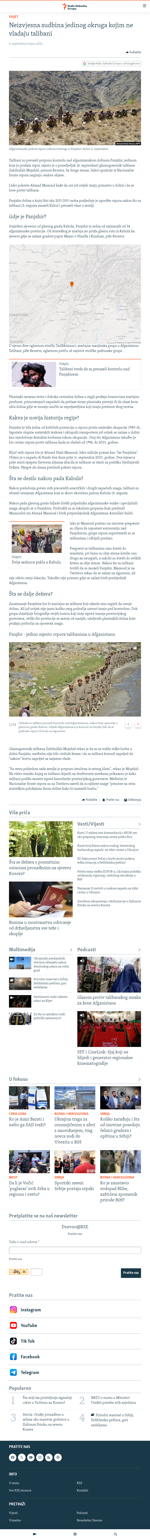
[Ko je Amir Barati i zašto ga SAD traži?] (29, 1097)
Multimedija (22, 950)
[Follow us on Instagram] (40, 1457)
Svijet (13, 17)
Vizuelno (15, 1520)
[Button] (133, 52)
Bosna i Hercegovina (71, 1114)
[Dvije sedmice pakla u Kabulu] (37, 539)
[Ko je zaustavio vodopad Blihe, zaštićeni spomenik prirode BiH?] (120, 1161)
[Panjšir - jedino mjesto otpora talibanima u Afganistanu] (75, 679)
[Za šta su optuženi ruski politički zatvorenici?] (20, 1018)
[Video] (34, 1534)
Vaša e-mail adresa (24, 1242)
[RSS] (49, 1457)
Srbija (105, 1114)
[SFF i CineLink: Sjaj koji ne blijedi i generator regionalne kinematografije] (109, 1029)
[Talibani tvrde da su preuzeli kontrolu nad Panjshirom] (34, 374)
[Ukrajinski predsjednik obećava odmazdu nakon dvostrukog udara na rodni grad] (20, 963)
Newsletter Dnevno (89, 1520)
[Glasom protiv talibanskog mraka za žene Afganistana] (109, 975)
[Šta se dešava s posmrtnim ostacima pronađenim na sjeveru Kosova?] (41, 839)
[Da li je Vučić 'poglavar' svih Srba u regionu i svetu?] (29, 1161)
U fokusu (18, 1079)
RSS (79, 1483)
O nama (14, 1483)
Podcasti (86, 950)
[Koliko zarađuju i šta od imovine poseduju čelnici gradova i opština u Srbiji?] (120, 1097)
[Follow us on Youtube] (31, 1457)
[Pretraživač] (115, 1534)
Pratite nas (131, 1273)
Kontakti (82, 1490)
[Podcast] (75, 1534)
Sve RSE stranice (20, 1490)
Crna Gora (17, 1114)
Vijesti (13, 1513)
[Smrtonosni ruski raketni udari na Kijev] (20, 1001)
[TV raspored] (58, 1457)
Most (13, 1177)
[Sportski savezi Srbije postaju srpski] (74, 1161)
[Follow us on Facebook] (12, 1457)
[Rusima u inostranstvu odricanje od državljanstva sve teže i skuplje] (41, 899)
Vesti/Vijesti (90, 824)
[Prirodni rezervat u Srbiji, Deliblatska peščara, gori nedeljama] (20, 983)
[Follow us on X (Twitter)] (21, 1457)
